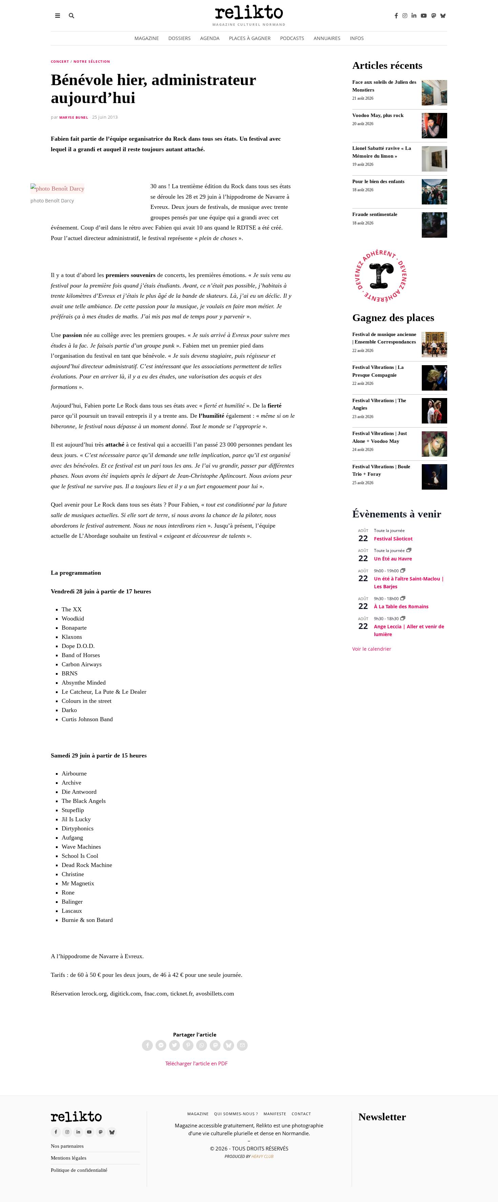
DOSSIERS (179, 38)
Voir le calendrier (371, 649)
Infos (357, 38)
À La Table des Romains (401, 606)
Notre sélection (92, 61)
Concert (60, 61)
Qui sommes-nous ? (236, 1113)
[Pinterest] (188, 1045)
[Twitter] (174, 1045)
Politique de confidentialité (79, 1170)
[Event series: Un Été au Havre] (409, 550)
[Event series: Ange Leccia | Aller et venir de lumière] (402, 619)
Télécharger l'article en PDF (196, 1063)
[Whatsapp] (201, 1045)
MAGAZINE (198, 1113)
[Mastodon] (434, 16)
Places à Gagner (250, 38)
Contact (301, 1113)
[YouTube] (424, 16)
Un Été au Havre (393, 558)
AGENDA (210, 38)
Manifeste (275, 1113)
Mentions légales (68, 1158)
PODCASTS (292, 38)
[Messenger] (160, 1045)
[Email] (242, 1045)
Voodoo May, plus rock (377, 115)
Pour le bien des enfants (378, 181)
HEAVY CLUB (262, 1156)
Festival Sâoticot (393, 538)
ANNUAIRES (327, 38)
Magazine (146, 38)
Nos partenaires (67, 1146)
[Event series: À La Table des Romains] (402, 599)
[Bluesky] (443, 15)
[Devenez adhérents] (380, 276)
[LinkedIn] (414, 16)
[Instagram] (405, 16)
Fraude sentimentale (374, 214)
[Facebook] (396, 16)
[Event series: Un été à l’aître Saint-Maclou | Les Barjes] (402, 571)
